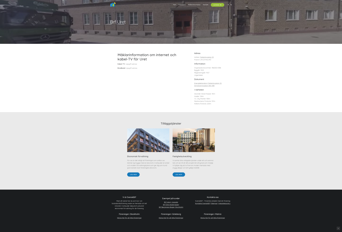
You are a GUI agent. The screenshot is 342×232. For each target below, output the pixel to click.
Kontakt (205, 5)
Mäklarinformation (194, 5)
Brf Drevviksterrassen (171, 205)
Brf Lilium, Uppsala (171, 202)
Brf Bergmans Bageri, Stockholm (171, 207)
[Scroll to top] (338, 228)
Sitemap (214, 203)
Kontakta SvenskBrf (202, 203)
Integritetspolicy (224, 203)
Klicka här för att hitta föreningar (129, 218)
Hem (174, 5)
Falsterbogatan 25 (207, 57)
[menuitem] (174, 4)
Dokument (182, 5)
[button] (228, 4)
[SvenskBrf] (113, 4)
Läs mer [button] (133, 174)
